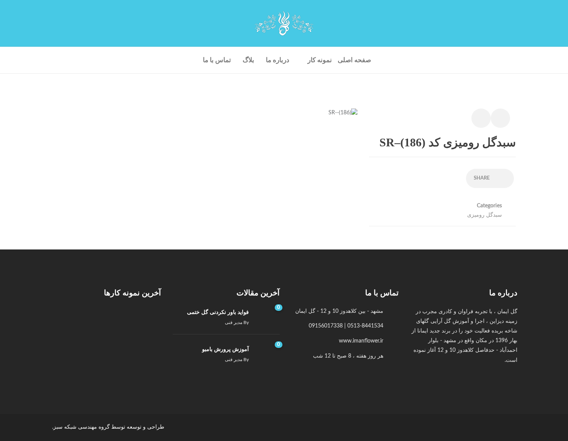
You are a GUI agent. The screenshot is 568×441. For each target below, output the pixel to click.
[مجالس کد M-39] (145, 360)
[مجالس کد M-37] (69, 360)
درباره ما (277, 60)
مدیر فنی (233, 322)
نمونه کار (320, 60)
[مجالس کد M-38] (107, 360)
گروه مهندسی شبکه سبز (81, 427)
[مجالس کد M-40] (69, 323)
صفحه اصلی (354, 60)
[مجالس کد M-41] (107, 323)
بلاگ (248, 60)
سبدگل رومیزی (484, 215)
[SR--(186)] (342, 117)
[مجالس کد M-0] (145, 323)
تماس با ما (217, 60)
